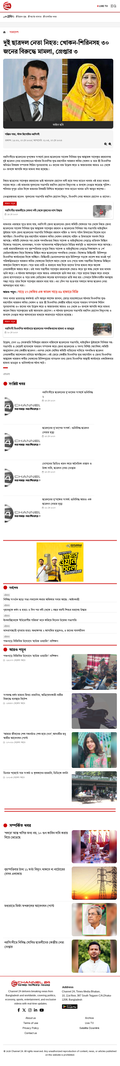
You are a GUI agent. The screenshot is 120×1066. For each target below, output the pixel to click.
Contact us (31, 1033)
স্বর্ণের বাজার (35, 17)
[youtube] (42, 1010)
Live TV (89, 1023)
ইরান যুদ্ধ (22, 17)
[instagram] (30, 1010)
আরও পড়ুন (17, 650)
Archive (89, 1018)
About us (30, 1018)
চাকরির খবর (51, 17)
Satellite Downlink (89, 1028)
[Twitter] (24, 1010)
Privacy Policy (30, 1028)
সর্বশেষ (13, 588)
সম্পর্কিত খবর (19, 826)
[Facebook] (19, 1010)
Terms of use (30, 1023)
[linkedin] (35, 1010)
